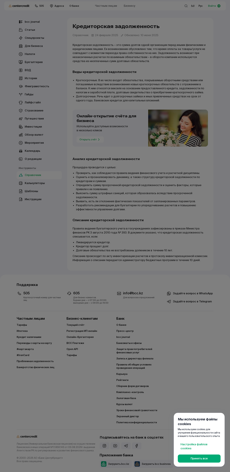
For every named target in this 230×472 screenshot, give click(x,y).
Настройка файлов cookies (193, 446)
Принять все (199, 458)
